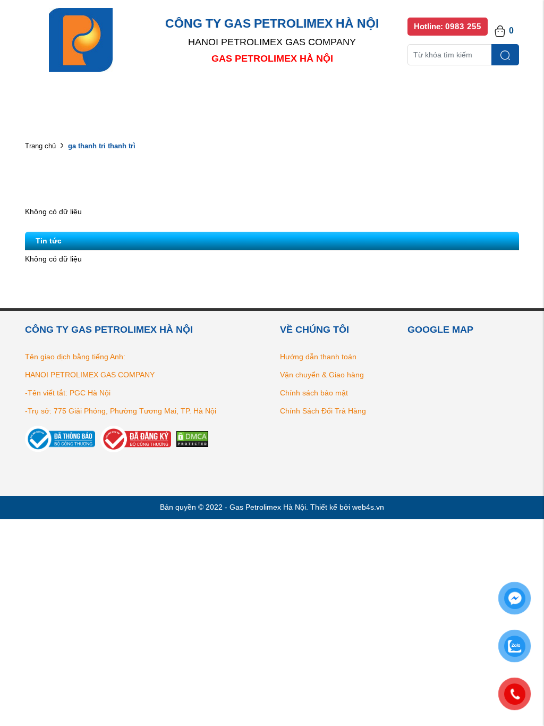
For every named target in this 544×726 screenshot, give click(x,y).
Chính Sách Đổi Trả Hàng (323, 411)
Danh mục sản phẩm (177, 96)
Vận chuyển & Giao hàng (322, 374)
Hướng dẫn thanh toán (318, 356)
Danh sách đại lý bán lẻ (281, 96)
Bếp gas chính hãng (385, 96)
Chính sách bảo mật (314, 393)
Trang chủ (40, 146)
